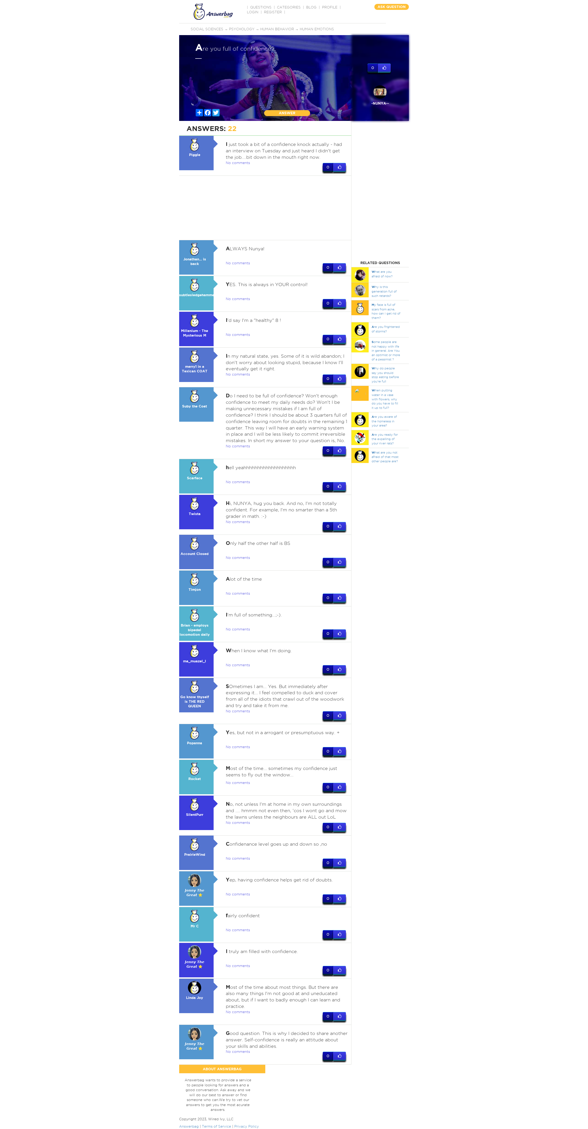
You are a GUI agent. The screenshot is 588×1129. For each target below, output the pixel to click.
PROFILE (329, 7)
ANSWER (287, 113)
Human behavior (277, 29)
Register (273, 12)
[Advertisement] (265, 208)
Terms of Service (216, 1126)
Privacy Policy (246, 1126)
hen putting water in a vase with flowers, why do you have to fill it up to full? (385, 399)
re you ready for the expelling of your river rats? (385, 439)
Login (252, 12)
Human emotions (317, 29)
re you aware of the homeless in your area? (384, 421)
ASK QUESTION (392, 7)
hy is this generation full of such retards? (384, 291)
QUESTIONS (260, 7)
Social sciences (207, 29)
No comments (238, 163)
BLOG (311, 7)
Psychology (241, 29)
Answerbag (189, 1126)
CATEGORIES (289, 7)
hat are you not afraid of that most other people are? (385, 457)
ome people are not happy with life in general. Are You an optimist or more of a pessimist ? (386, 350)
